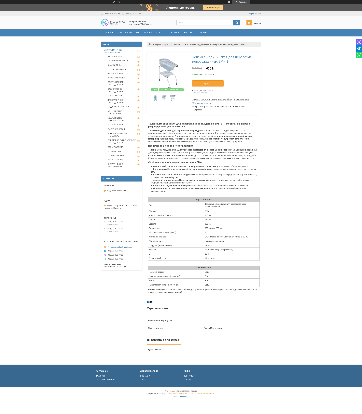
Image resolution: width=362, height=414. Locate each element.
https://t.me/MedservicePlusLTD (117, 266)
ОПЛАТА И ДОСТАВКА (128, 33)
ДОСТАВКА (145, 376)
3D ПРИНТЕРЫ (114, 151)
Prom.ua (193, 391)
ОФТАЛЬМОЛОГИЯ (116, 129)
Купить (208, 83)
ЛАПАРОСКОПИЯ (115, 74)
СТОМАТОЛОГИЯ (115, 147)
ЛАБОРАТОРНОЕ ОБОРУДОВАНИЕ (115, 101)
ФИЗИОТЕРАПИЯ (115, 160)
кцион (177, 133)
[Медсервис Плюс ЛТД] (113, 25)
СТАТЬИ (175, 33)
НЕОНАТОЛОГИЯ (178, 44)
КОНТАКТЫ (189, 33)
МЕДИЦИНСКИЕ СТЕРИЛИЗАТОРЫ (116, 119)
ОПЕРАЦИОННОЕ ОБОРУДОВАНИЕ (115, 83)
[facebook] (148, 302)
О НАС (203, 33)
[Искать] (236, 22)
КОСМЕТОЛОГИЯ (115, 96)
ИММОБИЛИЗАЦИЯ (116, 78)
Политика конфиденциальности (201, 393)
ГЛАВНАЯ (108, 33)
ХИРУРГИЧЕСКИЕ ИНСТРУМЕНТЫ (115, 165)
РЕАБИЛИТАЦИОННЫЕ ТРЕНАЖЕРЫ (118, 134)
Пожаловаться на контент (177, 393)
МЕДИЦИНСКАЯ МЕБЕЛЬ (119, 107)
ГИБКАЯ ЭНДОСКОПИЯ (118, 61)
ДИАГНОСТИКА (114, 65)
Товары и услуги (160, 44)
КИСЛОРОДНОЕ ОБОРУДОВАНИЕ (115, 90)
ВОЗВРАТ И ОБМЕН (153, 33)
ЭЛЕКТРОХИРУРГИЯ (117, 69)
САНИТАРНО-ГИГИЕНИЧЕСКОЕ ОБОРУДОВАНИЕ (122, 141)
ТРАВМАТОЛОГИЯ (116, 155)
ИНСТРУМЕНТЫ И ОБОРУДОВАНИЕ (113, 51)
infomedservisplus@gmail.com (119, 247)
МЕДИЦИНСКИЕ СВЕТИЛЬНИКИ (115, 112)
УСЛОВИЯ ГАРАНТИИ (105, 379)
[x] (151, 302)
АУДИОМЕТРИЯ (115, 56)
